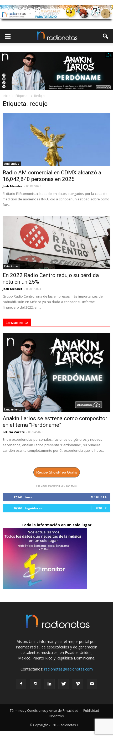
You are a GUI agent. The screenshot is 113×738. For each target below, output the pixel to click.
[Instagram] (35, 684)
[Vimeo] (78, 684)
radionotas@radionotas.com (68, 669)
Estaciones (11, 266)
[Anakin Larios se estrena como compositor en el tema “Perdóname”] (56, 372)
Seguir (101, 508)
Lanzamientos (13, 409)
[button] (105, 36)
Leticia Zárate (14, 432)
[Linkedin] (49, 684)
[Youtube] (92, 684)
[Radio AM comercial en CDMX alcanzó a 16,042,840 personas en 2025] (56, 139)
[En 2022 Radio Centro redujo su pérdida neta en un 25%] (56, 242)
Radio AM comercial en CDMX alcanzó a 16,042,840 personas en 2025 (52, 175)
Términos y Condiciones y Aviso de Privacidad (44, 710)
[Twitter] (63, 684)
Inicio (7, 95)
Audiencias (11, 163)
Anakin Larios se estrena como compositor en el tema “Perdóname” (55, 421)
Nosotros (56, 716)
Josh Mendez (13, 186)
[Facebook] (21, 684)
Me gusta (99, 497)
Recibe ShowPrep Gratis (56, 472)
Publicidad (91, 710)
